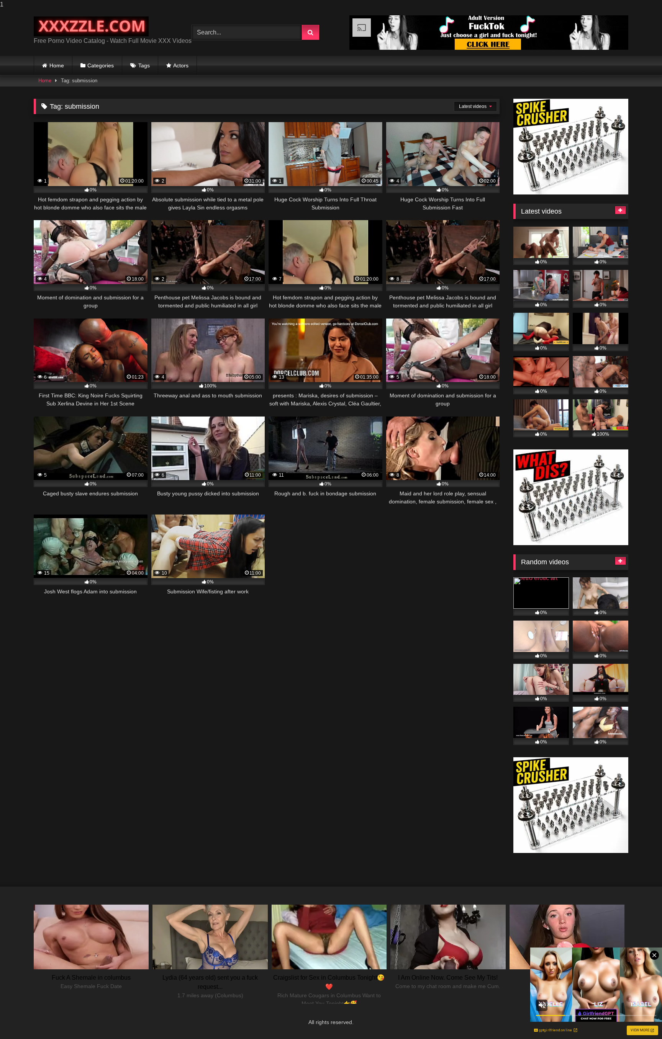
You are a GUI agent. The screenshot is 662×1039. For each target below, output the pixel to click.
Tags (144, 65)
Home (56, 65)
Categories (100, 65)
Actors (180, 65)
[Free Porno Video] (91, 26)
